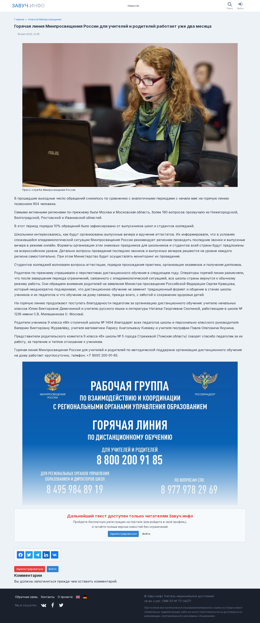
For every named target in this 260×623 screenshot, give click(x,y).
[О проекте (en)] (78, 597)
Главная (19, 19)
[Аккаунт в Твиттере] (61, 605)
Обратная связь (26, 597)
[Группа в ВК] (43, 605)
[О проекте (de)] (85, 597)
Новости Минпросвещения (44, 19)
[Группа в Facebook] (53, 605)
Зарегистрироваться (123, 533)
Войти (146, 533)
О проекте (65, 597)
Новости (133, 5)
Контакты (47, 597)
